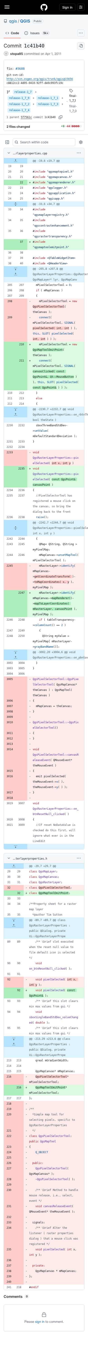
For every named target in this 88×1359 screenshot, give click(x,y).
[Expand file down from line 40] (15, 269)
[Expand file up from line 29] (14, 866)
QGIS (25, 21)
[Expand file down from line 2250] (15, 652)
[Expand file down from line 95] (14, 1039)
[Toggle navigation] (7, 7)
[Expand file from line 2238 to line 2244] (15, 528)
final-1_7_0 (73, 108)
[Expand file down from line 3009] (15, 846)
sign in (39, 1321)
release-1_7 (23, 92)
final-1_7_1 (73, 98)
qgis (13, 21)
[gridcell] (44, 161)
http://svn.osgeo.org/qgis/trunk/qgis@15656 (40, 79)
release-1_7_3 (48, 104)
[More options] (78, 153)
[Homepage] (44, 7)
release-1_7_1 (48, 98)
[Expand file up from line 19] (15, 161)
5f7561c (26, 117)
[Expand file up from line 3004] (15, 657)
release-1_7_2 (19, 104)
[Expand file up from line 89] (14, 925)
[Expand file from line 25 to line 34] (15, 204)
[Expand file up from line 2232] (15, 414)
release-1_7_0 (19, 98)
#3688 (20, 68)
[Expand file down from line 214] (15, 409)
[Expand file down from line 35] (14, 920)
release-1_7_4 (19, 110)
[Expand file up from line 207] (15, 274)
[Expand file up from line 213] (14, 1044)
